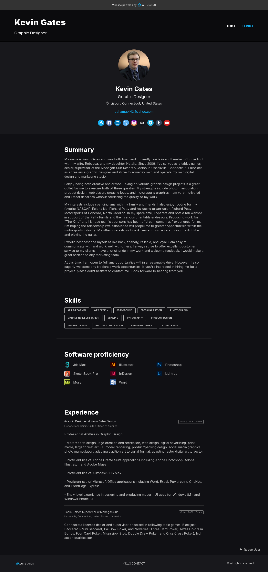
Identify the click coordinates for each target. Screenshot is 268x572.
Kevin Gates (40, 22)
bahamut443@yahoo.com (134, 112)
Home (231, 25)
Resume (248, 25)
